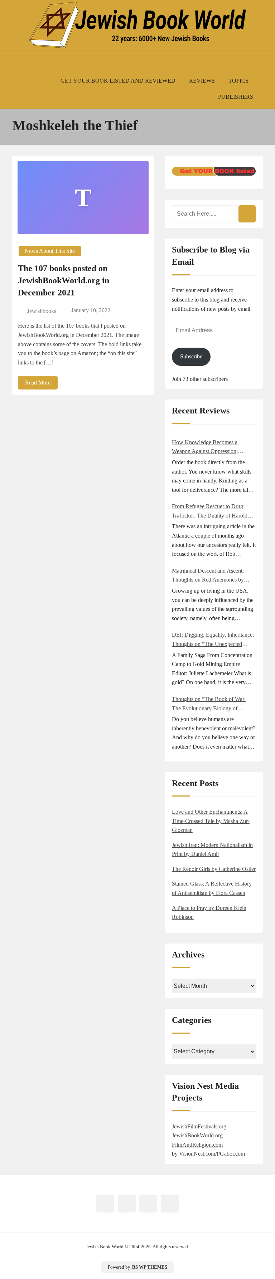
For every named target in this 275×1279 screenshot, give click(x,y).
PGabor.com (231, 1154)
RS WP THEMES (149, 1267)
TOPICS (238, 81)
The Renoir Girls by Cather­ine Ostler (214, 869)
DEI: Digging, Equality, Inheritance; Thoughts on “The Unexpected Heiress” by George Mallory (213, 640)
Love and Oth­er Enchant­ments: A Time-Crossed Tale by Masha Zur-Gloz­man (211, 821)
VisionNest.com (197, 1154)
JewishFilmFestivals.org (199, 1126)
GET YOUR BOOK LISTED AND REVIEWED (118, 81)
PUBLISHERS (235, 97)
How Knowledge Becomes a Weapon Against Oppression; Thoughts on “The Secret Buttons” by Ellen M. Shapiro (211, 447)
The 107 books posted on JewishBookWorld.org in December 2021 (63, 280)
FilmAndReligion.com (197, 1145)
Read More (37, 382)
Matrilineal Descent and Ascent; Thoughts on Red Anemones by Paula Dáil (208, 576)
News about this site (50, 251)
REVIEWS (202, 81)
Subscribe (191, 356)
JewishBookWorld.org (197, 1135)
